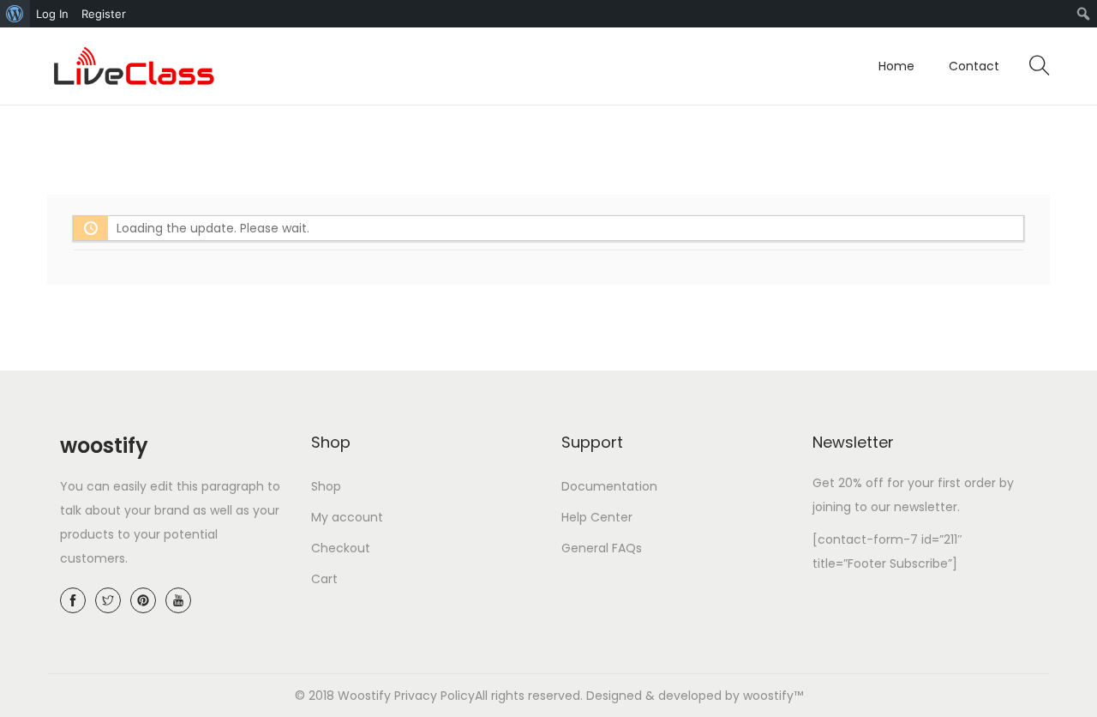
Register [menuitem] (103, 14)
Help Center (596, 517)
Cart (324, 578)
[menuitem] (15, 13)
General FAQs (601, 548)
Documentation (609, 486)
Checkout (340, 548)
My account (347, 517)
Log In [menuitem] (52, 14)
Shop (326, 486)
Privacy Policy (434, 695)
